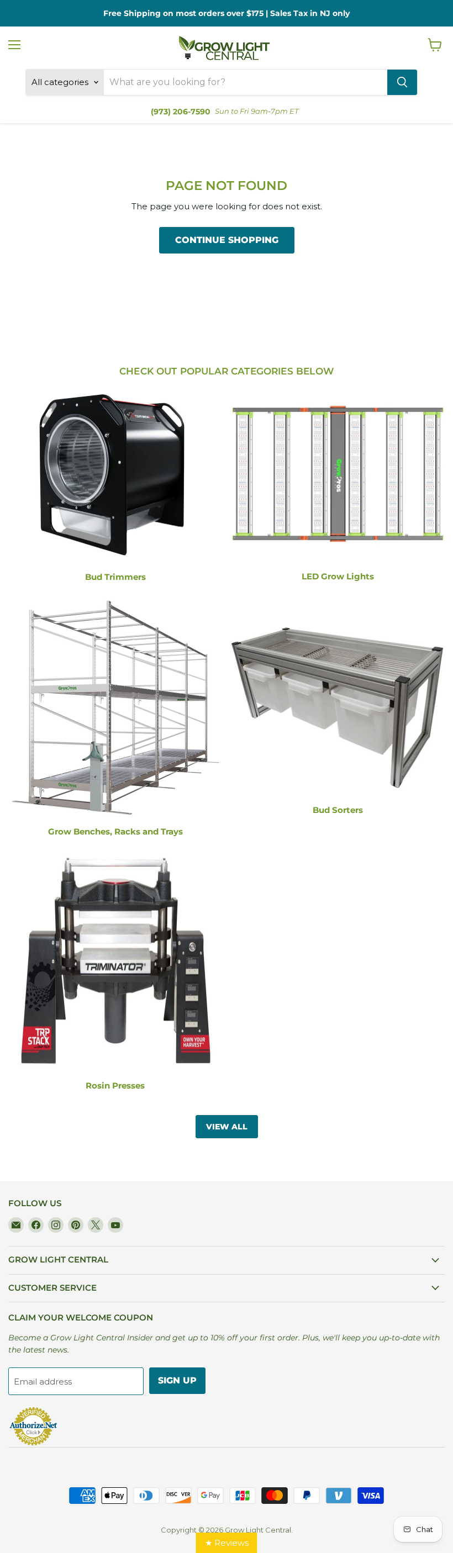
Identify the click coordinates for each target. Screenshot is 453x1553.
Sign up (177, 1380)
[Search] (402, 82)
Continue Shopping (226, 240)
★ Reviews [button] (227, 1543)
